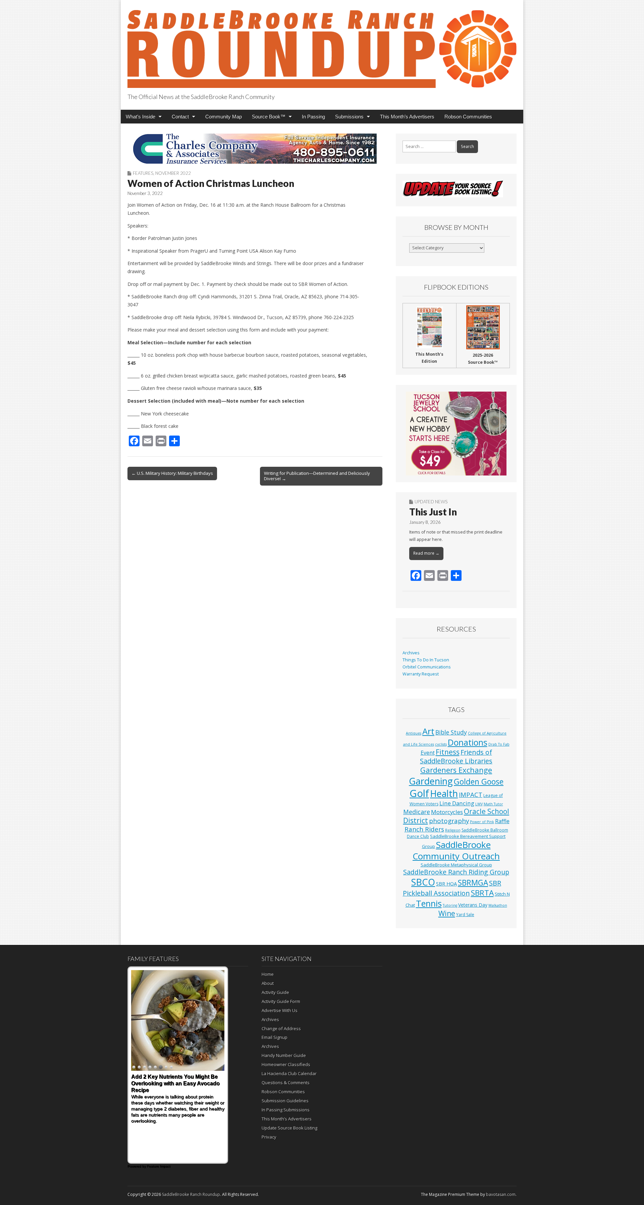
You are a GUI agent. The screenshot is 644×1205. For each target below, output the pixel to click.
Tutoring (450, 905)
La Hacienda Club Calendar (289, 1073)
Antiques (413, 733)
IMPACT (470, 794)
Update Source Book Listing (289, 1128)
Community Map (223, 116)
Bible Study (451, 732)
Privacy (269, 1137)
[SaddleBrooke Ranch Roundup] (322, 45)
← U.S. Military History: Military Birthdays (172, 473)
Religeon (453, 830)
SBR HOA (446, 883)
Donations (467, 742)
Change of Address (281, 1028)
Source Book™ (268, 116)
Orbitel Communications (426, 667)
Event (428, 752)
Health (444, 793)
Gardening (431, 781)
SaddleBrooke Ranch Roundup (191, 1194)
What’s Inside (140, 116)
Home (268, 974)
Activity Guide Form (281, 1001)
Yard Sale (465, 914)
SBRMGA (473, 882)
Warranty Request (420, 674)
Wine (446, 913)
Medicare (416, 811)
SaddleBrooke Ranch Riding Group (456, 871)
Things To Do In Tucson (425, 660)
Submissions (349, 116)
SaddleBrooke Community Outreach (456, 850)
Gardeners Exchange (456, 770)
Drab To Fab (498, 744)
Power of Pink (482, 821)
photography (449, 820)
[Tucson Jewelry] (456, 433)
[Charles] (254, 149)
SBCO (423, 882)
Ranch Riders (424, 829)
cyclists (441, 744)
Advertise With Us (280, 1010)
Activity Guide (275, 992)
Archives (411, 653)
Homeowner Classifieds (286, 1064)
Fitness (448, 752)
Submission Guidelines (285, 1101)
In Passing (313, 116)
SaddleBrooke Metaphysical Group (456, 865)
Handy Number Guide (284, 1055)
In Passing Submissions (286, 1110)
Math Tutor (493, 804)
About (268, 983)
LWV (479, 804)
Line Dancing (456, 803)
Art (428, 731)
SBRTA (482, 893)
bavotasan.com (501, 1194)
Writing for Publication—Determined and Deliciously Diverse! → (317, 476)
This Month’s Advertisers (407, 116)
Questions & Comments (286, 1083)
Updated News (431, 501)
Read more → (426, 553)
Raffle (502, 821)
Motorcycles (447, 812)
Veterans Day (472, 905)
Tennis (429, 903)
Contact (180, 116)
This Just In (433, 511)
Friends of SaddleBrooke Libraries (456, 756)
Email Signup (274, 1037)
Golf (419, 793)
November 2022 (173, 173)
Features (143, 173)
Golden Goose (478, 781)
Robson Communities (468, 116)
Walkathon (497, 905)
